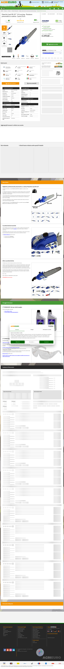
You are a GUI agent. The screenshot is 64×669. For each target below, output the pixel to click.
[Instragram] (10, 652)
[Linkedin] (13, 652)
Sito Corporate (5, 634)
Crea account (35, 642)
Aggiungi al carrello (53, 44)
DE (56, 631)
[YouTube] (7, 652)
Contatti (4, 635)
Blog (4, 633)
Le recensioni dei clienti (52, 633)
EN (49, 631)
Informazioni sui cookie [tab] (47, 329)
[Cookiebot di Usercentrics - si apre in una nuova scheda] (49, 326)
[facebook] (4, 652)
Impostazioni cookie (21, 635)
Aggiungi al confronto (11, 83)
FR (53, 631)
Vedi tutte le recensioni (51, 637)
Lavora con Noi (5, 630)
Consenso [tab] (17, 329)
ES (60, 631)
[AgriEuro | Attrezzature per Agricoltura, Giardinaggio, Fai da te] (11, 2)
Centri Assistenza (35, 631)
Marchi (4, 629)
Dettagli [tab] (32, 329)
